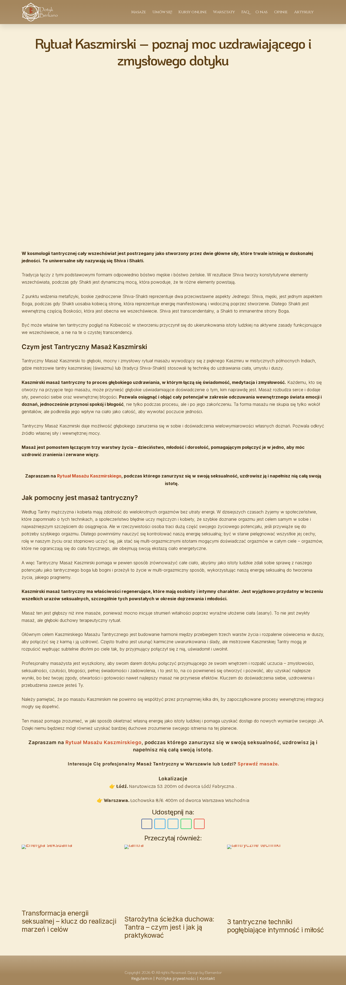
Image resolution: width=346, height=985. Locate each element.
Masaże (138, 12)
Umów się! (162, 12)
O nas (261, 12)
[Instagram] (179, 962)
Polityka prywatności (176, 978)
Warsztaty (224, 12)
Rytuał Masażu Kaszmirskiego (89, 476)
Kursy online (192, 12)
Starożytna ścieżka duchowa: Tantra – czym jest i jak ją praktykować (169, 927)
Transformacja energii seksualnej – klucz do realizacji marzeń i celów (69, 921)
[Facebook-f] (166, 962)
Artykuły (304, 12)
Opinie (281, 12)
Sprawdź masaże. (258, 764)
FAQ (245, 12)
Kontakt (207, 978)
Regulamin (141, 978)
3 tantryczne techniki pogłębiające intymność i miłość (275, 926)
